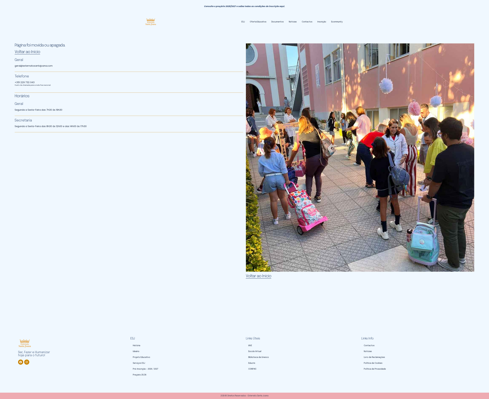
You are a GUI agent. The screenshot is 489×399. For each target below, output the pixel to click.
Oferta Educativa (258, 22)
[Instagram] (26, 362)
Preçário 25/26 (139, 375)
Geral (19, 60)
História (136, 346)
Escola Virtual (254, 351)
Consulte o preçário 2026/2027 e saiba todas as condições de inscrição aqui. (244, 6)
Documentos (277, 22)
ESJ (243, 22)
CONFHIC (252, 369)
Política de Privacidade (375, 369)
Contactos (307, 22)
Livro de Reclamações (374, 357)
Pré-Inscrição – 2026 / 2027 (145, 369)
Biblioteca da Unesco (258, 357)
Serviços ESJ (139, 363)
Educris (251, 363)
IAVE (250, 346)
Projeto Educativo (141, 357)
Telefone (22, 76)
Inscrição (321, 22)
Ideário (136, 351)
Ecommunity (337, 22)
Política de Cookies (373, 363)
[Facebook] (20, 362)
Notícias (293, 22)
